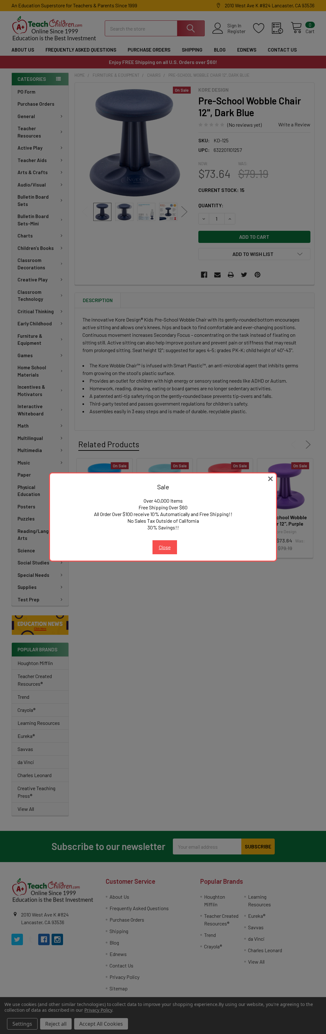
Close (165, 547)
